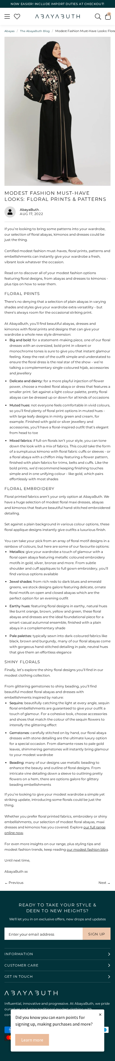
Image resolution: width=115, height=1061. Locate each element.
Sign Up (96, 934)
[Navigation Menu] (7, 16)
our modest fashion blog (87, 849)
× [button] (100, 1014)
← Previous (13, 882)
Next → (105, 882)
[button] (108, 16)
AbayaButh (57, 16)
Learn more (32, 1040)
